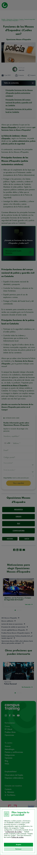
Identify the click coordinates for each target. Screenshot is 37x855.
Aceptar (18, 844)
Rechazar (18, 849)
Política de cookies (17, 837)
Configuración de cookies (13, 832)
